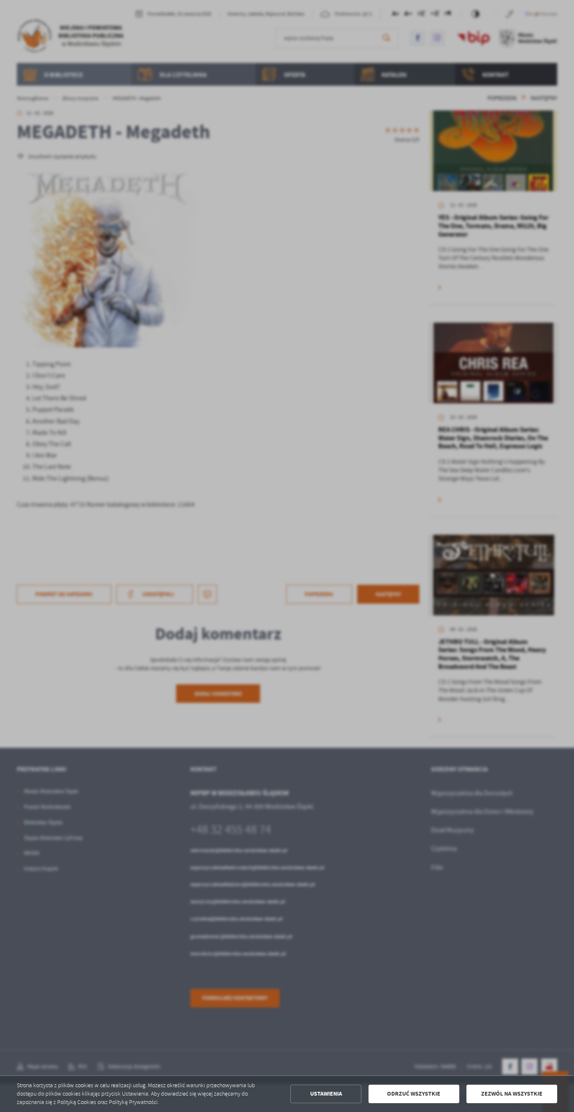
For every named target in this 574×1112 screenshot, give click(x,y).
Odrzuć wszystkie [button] (413, 1094)
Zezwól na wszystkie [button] (511, 1094)
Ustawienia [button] (326, 1094)
